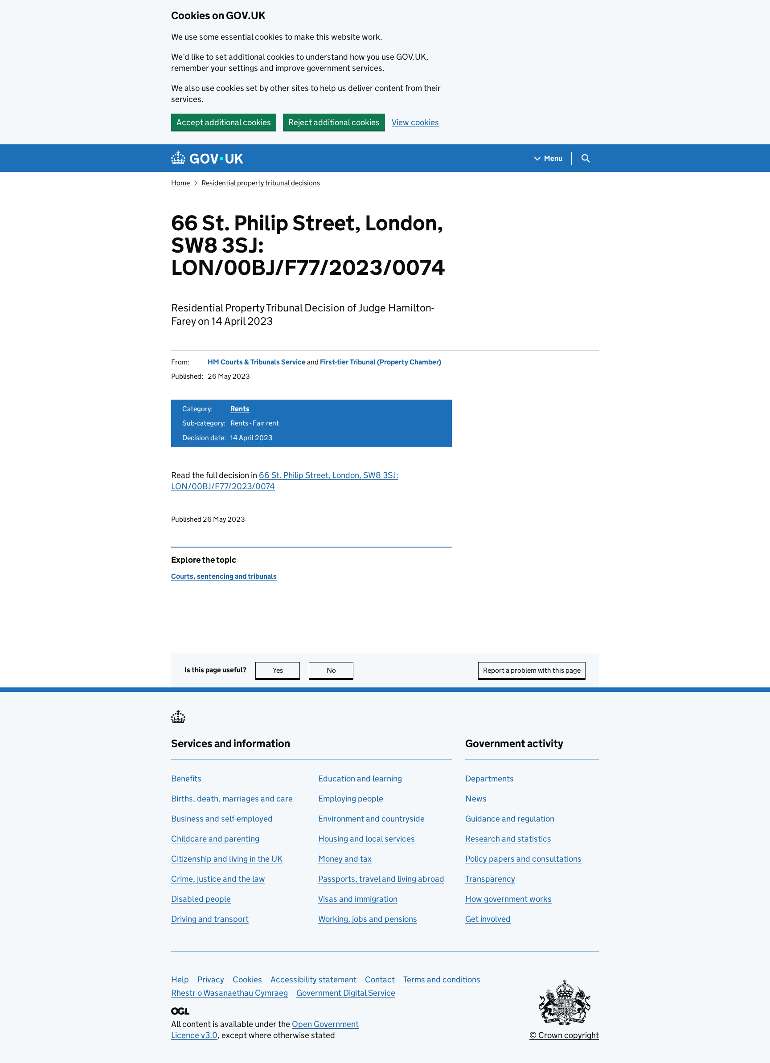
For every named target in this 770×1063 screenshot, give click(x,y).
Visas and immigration (357, 899)
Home (180, 183)
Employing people (350, 798)
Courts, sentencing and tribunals (224, 576)
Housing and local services (366, 839)
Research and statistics (508, 839)
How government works (508, 899)
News (476, 798)
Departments (489, 778)
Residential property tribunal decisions (260, 183)
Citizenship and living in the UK (227, 859)
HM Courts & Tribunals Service (257, 362)
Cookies (247, 979)
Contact (380, 979)
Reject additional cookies (334, 122)
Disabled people (201, 899)
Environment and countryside (371, 819)
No (340, 670)
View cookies (415, 122)
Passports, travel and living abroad (381, 879)
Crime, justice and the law (218, 879)
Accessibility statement (313, 979)
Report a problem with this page (532, 670)
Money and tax (345, 859)
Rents (240, 409)
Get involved (488, 919)
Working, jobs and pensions (367, 919)
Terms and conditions (441, 979)
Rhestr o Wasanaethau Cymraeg (229, 993)
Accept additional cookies (223, 122)
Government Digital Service (345, 993)
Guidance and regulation (509, 819)
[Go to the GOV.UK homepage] (207, 158)
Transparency (490, 879)
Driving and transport (210, 919)
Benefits (186, 778)
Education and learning (360, 778)
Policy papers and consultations (523, 859)
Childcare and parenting (215, 839)
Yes (286, 670)
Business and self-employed (222, 819)
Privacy (210, 979)
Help (180, 979)
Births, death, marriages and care (232, 798)
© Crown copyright (564, 1035)
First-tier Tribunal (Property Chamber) (380, 362)
